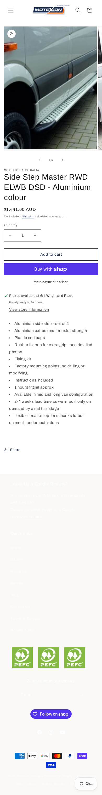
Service (17, 583)
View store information (29, 309)
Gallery (16, 559)
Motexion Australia (30, 775)
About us (18, 571)
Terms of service (53, 784)
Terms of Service (25, 619)
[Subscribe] (81, 695)
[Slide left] (39, 160)
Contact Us (20, 607)
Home (15, 548)
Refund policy (22, 630)
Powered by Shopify (58, 775)
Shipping (28, 216)
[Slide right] (62, 160)
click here (33, 517)
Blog (14, 595)
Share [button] (15, 450)
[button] (10, 10)
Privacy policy (26, 784)
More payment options (51, 282)
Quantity (11, 225)
